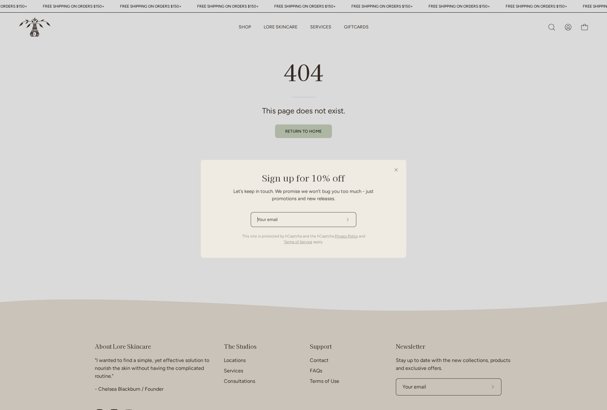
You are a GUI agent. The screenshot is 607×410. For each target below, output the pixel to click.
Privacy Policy (346, 232)
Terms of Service (298, 238)
